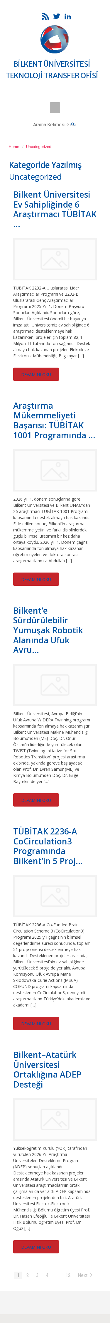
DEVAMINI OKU (36, 374)
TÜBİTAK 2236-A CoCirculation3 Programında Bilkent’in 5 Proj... (48, 846)
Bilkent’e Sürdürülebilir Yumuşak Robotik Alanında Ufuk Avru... (48, 630)
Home (14, 146)
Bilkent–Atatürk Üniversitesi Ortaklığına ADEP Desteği (47, 1069)
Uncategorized (38, 146)
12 (68, 1275)
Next (83, 1275)
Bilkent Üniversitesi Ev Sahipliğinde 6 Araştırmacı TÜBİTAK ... (55, 209)
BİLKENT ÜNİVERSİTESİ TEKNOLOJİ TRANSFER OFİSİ (52, 69)
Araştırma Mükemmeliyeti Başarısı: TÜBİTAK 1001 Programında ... (54, 420)
